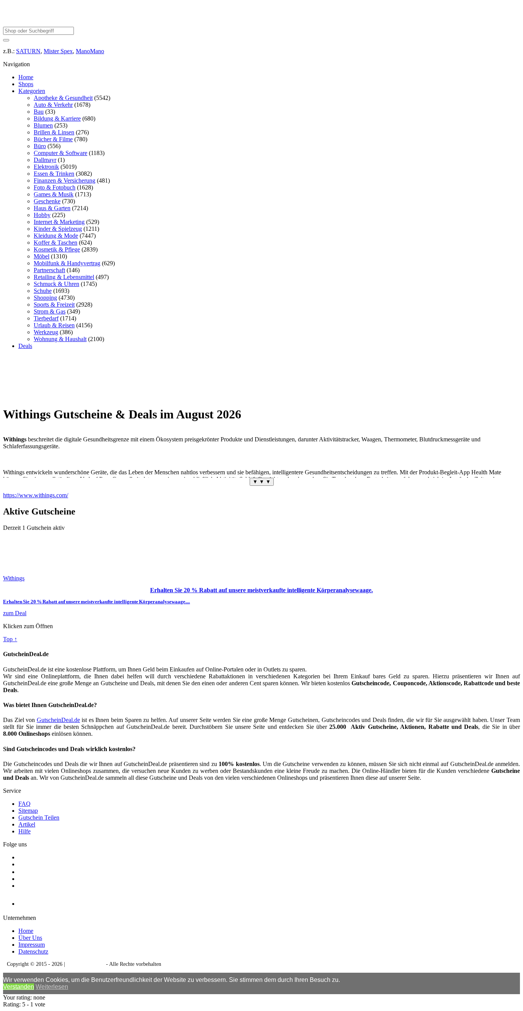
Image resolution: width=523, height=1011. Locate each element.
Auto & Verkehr (53, 104)
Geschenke (47, 201)
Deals (25, 346)
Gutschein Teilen (38, 817)
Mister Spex (58, 51)
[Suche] (6, 40)
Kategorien (31, 91)
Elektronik (46, 166)
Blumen (43, 125)
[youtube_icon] (40, 901)
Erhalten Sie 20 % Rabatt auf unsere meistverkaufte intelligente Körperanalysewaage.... (96, 601)
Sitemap (28, 810)
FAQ (24, 803)
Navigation (16, 64)
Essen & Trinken (54, 173)
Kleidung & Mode (56, 235)
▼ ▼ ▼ (262, 482)
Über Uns (30, 937)
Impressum (31, 944)
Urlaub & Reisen (54, 325)
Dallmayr (45, 160)
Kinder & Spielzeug (58, 228)
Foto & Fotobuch (54, 187)
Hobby (42, 215)
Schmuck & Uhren (56, 284)
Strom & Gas (49, 311)
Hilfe (24, 831)
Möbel (41, 256)
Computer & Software (60, 153)
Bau (39, 111)
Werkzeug (46, 332)
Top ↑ (10, 639)
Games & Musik (54, 194)
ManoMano (90, 51)
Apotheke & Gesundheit (63, 98)
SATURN (28, 51)
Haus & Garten (52, 208)
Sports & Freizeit (54, 304)
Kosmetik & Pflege (57, 249)
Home (25, 77)
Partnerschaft (49, 270)
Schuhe (43, 290)
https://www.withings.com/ (35, 495)
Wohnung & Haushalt (60, 339)
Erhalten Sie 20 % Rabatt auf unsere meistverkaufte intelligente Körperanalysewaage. (261, 590)
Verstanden (18, 986)
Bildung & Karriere (57, 118)
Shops (25, 84)
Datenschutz (33, 951)
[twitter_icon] (21, 872)
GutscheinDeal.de (58, 720)
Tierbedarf (46, 318)
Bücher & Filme (53, 139)
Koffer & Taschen (55, 242)
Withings (14, 578)
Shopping (45, 297)
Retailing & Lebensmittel (64, 277)
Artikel (26, 824)
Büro (40, 146)
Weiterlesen (52, 986)
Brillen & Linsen (54, 132)
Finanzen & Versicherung (64, 180)
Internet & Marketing (59, 222)
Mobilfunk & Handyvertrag (67, 263)
